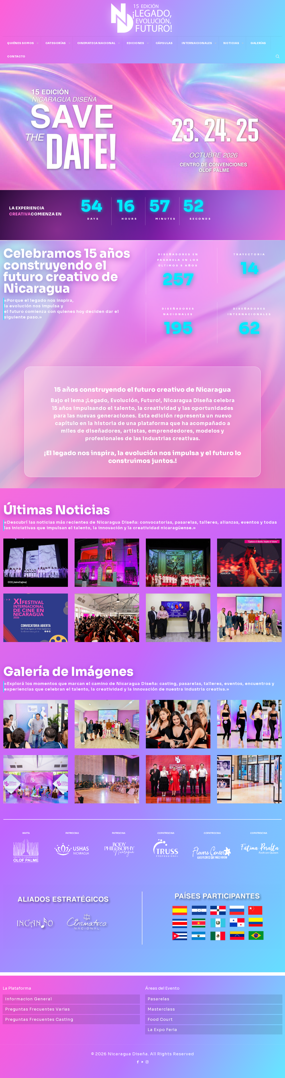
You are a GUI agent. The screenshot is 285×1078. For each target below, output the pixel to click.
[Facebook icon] (138, 1062)
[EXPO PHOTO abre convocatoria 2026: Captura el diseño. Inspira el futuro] (249, 563)
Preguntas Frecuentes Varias (37, 1009)
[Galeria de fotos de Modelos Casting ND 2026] (249, 724)
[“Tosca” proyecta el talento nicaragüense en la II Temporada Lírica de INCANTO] (178, 563)
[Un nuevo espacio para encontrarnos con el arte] (107, 563)
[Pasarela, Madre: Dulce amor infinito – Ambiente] (107, 779)
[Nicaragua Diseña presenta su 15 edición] (35, 779)
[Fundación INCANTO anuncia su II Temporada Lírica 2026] (178, 618)
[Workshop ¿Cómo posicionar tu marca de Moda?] (107, 724)
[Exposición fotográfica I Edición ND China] (249, 779)
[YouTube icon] (142, 1062)
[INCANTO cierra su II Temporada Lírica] (35, 563)
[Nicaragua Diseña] (142, 18)
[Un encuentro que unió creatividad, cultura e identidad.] (178, 779)
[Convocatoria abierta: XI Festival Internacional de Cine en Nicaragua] (35, 618)
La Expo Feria (162, 1029)
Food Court (160, 1019)
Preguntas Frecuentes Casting (39, 1019)
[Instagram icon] (147, 1062)
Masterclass (161, 1009)
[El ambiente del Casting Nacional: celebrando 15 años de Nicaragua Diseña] (178, 724)
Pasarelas (158, 999)
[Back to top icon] (263, 1069)
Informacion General (28, 999)
